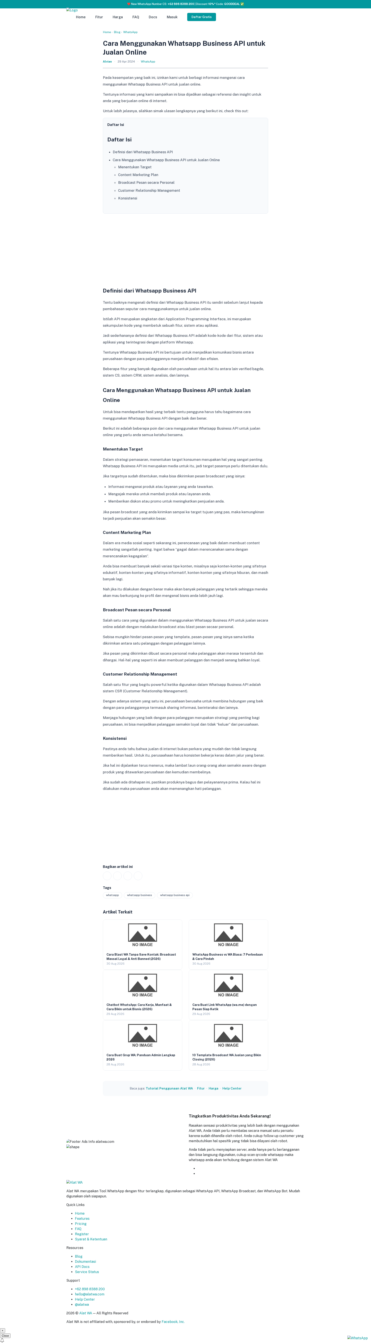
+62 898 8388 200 (90, 1289)
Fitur (99, 17)
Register (82, 1234)
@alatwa (82, 1305)
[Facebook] (117, 876)
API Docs (82, 1267)
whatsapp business (139, 895)
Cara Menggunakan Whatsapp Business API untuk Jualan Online (166, 160)
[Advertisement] (185, 249)
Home (81, 17)
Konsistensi (127, 198)
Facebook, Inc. (173, 1322)
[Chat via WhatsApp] (357, 1338)
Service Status (87, 1272)
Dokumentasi (85, 1262)
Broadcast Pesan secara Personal (146, 182)
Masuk (172, 17)
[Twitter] (127, 876)
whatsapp (112, 895)
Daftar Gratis (202, 17)
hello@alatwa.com (89, 1294)
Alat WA (85, 1313)
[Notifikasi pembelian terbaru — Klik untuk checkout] (185, 1341)
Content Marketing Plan (138, 175)
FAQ (135, 17)
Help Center (232, 1088)
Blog (117, 32)
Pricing (81, 1224)
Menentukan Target (135, 167)
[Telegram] (138, 876)
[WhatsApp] (107, 876)
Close (5, 1335)
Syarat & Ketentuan (91, 1239)
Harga (118, 17)
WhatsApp (130, 32)
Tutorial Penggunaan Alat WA (169, 1088)
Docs (153, 17)
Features (82, 1219)
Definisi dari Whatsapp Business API (143, 152)
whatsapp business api (175, 895)
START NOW (207, 1174)
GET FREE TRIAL (218, 1168)
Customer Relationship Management (149, 190)
